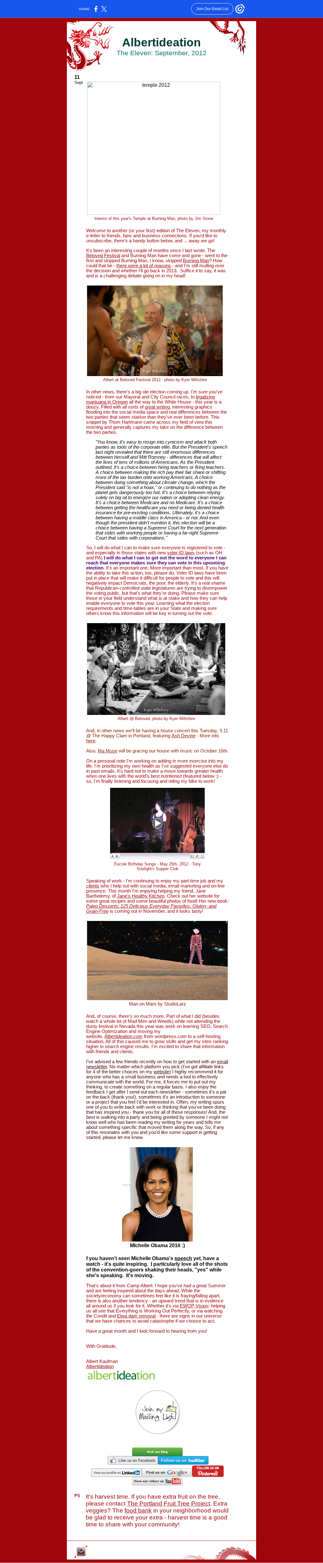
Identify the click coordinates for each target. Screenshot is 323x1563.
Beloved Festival (103, 255)
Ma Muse (107, 750)
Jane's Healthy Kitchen (140, 896)
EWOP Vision (194, 1305)
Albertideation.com (123, 1036)
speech (183, 1258)
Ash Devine (184, 735)
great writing (157, 407)
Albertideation (100, 1366)
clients (92, 885)
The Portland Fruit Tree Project (168, 1503)
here (90, 740)
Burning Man (196, 260)
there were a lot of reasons (143, 265)
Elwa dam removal (136, 1315)
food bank (138, 1510)
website (161, 1071)
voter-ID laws (181, 552)
